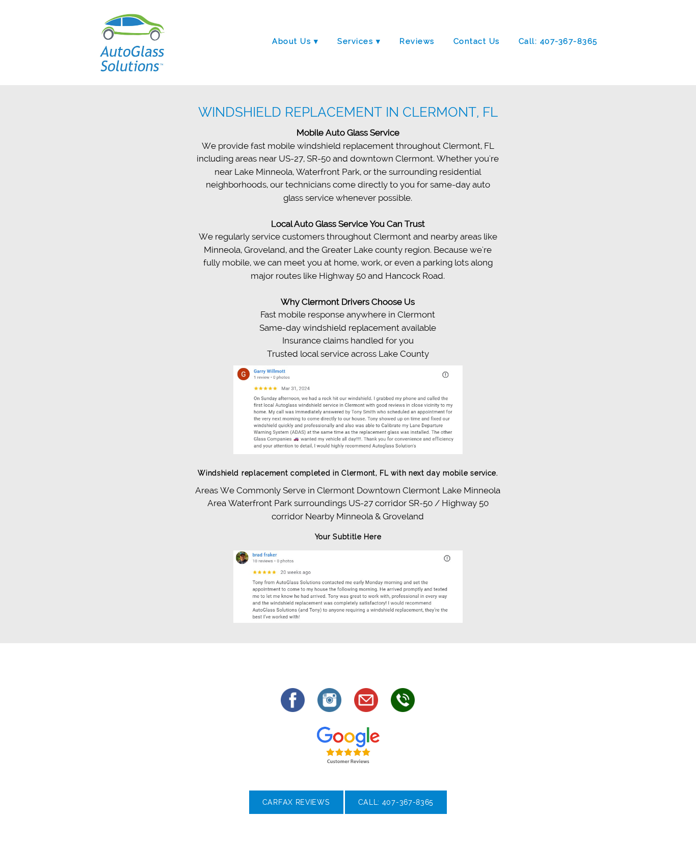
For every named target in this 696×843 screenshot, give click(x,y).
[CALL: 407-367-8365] (396, 811)
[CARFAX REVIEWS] (296, 811)
